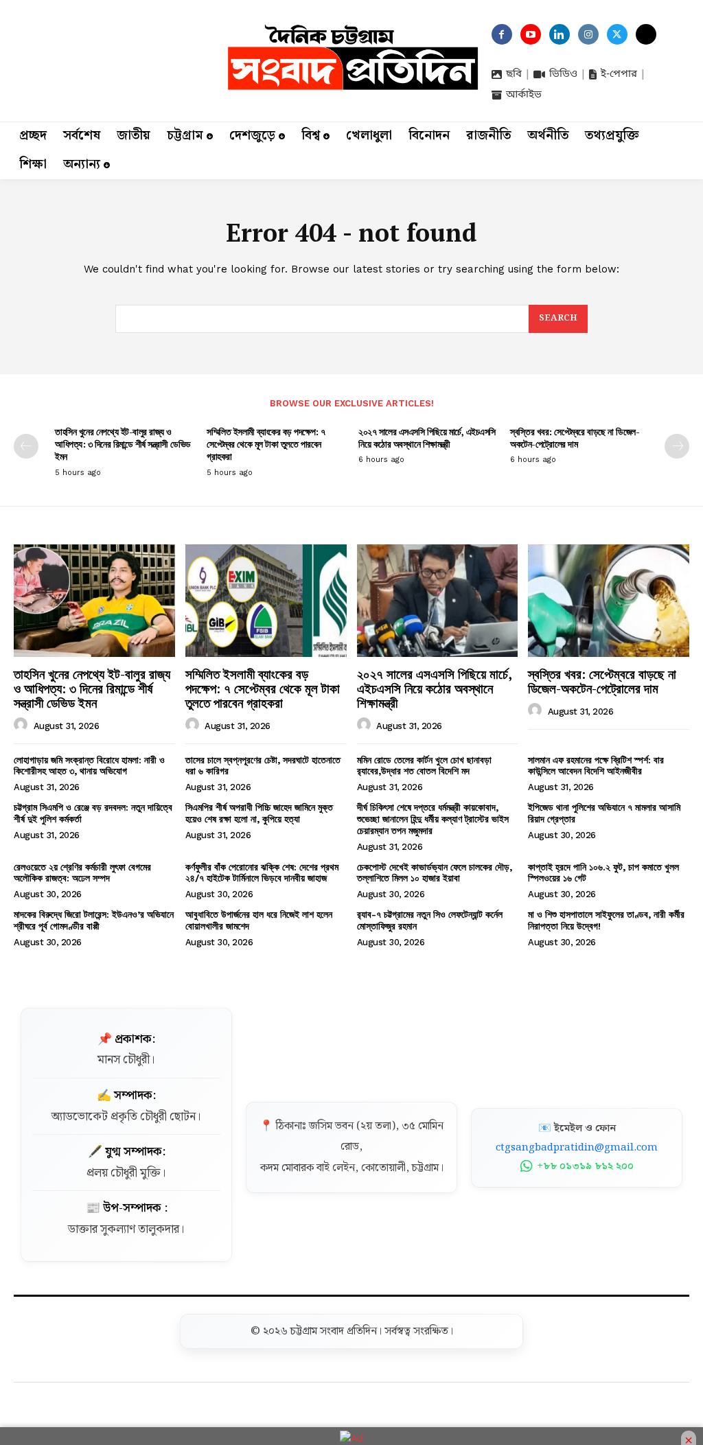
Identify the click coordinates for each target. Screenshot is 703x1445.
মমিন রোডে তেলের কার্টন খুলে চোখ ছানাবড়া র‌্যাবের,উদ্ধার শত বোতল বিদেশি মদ (424, 765)
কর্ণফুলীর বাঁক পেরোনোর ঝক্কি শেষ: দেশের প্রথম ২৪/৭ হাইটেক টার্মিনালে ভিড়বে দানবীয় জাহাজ (261, 873)
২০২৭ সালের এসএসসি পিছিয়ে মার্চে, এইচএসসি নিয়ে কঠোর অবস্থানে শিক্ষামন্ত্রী (427, 437)
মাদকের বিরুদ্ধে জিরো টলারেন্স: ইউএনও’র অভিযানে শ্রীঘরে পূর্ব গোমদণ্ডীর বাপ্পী (94, 920)
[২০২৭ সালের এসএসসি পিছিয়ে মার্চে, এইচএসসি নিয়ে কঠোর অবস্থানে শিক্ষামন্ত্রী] (437, 600)
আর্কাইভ (524, 95)
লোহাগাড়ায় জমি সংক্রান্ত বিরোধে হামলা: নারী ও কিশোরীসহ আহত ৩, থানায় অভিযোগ (89, 765)
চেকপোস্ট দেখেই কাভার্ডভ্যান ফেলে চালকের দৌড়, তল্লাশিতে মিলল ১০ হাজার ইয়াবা (434, 873)
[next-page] (677, 446)
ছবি (514, 74)
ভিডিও (563, 74)
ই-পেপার (619, 74)
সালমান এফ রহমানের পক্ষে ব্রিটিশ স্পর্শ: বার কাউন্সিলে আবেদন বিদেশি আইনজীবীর (596, 765)
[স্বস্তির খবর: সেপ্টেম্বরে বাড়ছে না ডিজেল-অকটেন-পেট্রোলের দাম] (608, 600)
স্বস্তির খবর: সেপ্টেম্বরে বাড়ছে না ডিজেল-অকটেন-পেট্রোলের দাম (574, 437)
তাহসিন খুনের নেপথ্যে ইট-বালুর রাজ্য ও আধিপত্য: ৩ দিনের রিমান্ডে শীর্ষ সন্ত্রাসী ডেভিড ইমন (123, 444)
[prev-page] (26, 446)
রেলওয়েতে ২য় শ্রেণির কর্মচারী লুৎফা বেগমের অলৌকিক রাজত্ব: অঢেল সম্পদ (82, 873)
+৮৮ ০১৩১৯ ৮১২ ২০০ (585, 1166)
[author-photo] (23, 725)
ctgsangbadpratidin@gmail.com (577, 1148)
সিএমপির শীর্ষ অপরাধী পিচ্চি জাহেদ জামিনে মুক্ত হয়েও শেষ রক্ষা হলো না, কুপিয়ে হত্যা (259, 813)
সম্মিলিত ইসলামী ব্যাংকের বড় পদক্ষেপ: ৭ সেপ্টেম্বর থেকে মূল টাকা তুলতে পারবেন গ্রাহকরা (266, 444)
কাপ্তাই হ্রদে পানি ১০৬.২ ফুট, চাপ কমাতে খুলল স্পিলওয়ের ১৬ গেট (603, 873)
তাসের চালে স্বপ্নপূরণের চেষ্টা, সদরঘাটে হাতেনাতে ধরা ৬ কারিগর (263, 765)
